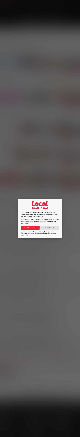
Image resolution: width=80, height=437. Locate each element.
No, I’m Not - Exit (50, 228)
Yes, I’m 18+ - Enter (30, 227)
